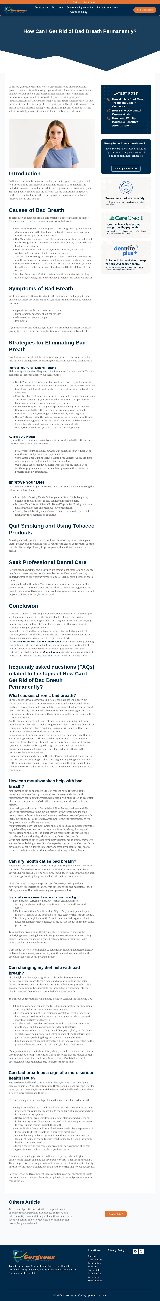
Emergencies (89, 2)
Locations (40, 7)
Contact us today (52, 652)
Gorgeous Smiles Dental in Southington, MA (36, 641)
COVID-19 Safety (79, 12)
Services (56, 7)
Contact (76, 2)
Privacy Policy (116, 1250)
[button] (41, 7)
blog (67, 2)
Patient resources (106, 7)
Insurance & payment (79, 7)
